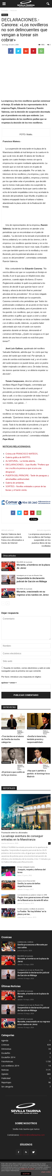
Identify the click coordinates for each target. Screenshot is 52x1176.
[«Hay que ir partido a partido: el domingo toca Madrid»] (39, 755)
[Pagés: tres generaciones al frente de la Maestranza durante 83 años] (8, 899)
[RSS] (26, 1152)
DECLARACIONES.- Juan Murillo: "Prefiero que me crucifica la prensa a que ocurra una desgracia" (27, 468)
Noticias (4, 15)
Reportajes (6, 829)
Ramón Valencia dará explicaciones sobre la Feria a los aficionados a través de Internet (12, 538)
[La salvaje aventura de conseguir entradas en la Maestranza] (26, 812)
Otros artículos (9, 556)
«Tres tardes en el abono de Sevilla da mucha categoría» (12, 739)
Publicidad (5, 1078)
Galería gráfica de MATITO (18, 457)
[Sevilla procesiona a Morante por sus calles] (8, 946)
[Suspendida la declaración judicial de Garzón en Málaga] (8, 579)
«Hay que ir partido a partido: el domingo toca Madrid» (38, 774)
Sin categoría (7, 1086)
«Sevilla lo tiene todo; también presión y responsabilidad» (36, 739)
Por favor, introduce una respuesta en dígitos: (21, 677)
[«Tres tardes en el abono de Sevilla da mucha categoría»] (13, 721)
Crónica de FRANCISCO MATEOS (22, 454)
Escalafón (5, 1053)
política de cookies (27, 1169)
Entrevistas (6, 728)
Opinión (4, 1074)
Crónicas (5, 1044)
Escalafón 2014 (8, 1057)
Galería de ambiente (15, 483)
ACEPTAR (26, 1174)
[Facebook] (18, 1152)
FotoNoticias (7, 1061)
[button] (48, 4)
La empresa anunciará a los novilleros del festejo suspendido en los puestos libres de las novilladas (39, 540)
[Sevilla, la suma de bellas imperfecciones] (8, 885)
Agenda (4, 1040)
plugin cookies (46, 1172)
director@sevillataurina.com (32, 1135)
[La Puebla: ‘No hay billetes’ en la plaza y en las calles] (8, 913)
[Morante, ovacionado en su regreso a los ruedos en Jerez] (8, 593)
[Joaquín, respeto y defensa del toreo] (8, 871)
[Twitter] (33, 1152)
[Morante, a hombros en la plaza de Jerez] (8, 566)
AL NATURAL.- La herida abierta (20, 461)
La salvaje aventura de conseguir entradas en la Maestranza (22, 837)
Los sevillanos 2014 (10, 1065)
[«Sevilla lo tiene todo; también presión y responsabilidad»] (39, 721)
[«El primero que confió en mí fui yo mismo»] (13, 755)
